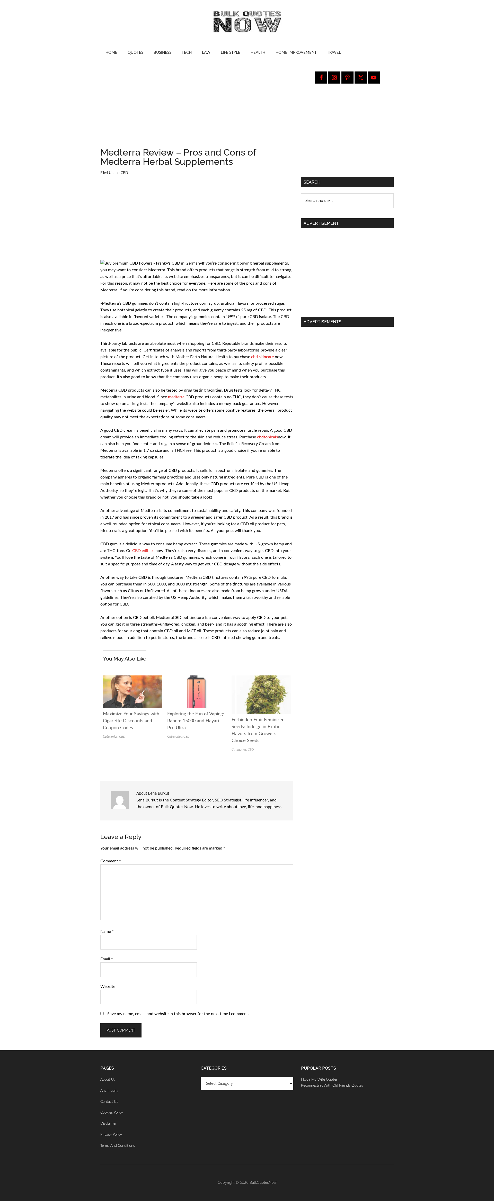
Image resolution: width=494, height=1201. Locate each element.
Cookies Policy (111, 1112)
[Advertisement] (196, 110)
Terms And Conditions (117, 1146)
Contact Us (109, 1102)
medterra (177, 397)
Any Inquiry (109, 1090)
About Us (107, 1079)
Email (106, 959)
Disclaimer (108, 1123)
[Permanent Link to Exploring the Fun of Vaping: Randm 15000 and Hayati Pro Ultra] (196, 679)
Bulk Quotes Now (247, 21)
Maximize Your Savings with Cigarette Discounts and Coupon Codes (131, 721)
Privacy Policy (111, 1134)
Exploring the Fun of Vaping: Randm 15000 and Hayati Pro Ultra (195, 721)
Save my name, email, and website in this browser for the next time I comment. (178, 1014)
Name (107, 931)
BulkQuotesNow (263, 1182)
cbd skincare (263, 357)
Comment (110, 861)
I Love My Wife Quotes (319, 1079)
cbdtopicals (267, 437)
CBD (124, 173)
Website (107, 987)
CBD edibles (143, 551)
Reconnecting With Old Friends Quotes (332, 1085)
